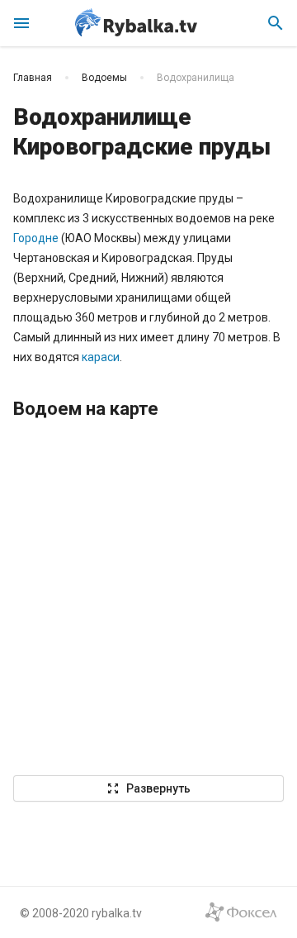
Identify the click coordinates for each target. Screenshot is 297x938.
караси (101, 357)
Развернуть (148, 788)
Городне (36, 238)
